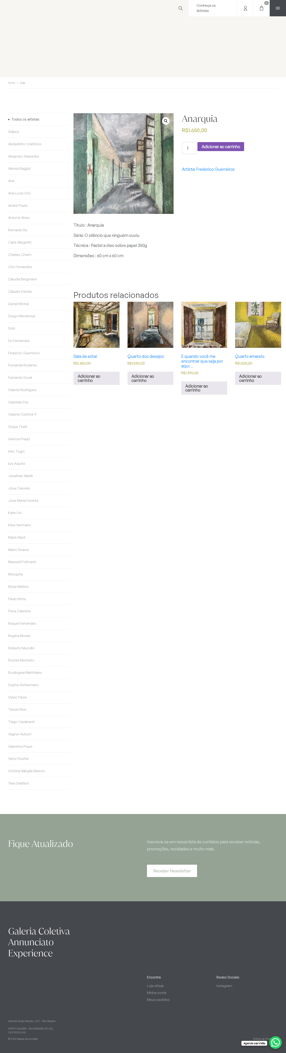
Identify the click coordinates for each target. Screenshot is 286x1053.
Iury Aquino (16, 463)
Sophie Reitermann (23, 685)
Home (11, 82)
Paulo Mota (17, 599)
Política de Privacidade (265, 1038)
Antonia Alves (19, 217)
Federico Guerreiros (24, 353)
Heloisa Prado (19, 439)
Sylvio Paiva (17, 697)
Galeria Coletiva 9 (22, 414)
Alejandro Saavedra (23, 156)
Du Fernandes (19, 340)
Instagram (224, 986)
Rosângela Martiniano (25, 672)
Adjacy (13, 131)
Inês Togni (16, 451)
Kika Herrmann (19, 525)
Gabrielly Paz (18, 402)
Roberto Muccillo (21, 648)
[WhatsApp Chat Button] (275, 1042)
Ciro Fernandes (20, 267)
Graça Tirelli (17, 426)
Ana (11, 180)
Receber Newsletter (172, 870)
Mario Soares (18, 549)
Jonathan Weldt (20, 476)
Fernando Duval (20, 377)
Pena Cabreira (19, 611)
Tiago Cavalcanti (21, 721)
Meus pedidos (158, 999)
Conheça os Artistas (206, 8)
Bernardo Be (17, 230)
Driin (11, 328)
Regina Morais (19, 635)
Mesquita (15, 574)
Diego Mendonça (21, 316)
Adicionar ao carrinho (221, 146)
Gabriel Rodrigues (22, 390)
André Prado (18, 205)
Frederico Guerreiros (215, 169)
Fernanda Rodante (22, 365)
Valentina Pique (20, 746)
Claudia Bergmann (22, 279)
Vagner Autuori (19, 734)
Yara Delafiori (18, 783)
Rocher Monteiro (21, 660)
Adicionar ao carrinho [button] (89, 378)
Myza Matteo (18, 586)
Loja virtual (155, 986)
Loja (22, 82)
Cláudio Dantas (20, 291)
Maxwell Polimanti (22, 562)
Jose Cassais (19, 488)
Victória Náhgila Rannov (26, 771)
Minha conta (156, 992)
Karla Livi (15, 512)
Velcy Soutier (18, 758)
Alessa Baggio (19, 168)
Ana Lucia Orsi (19, 193)
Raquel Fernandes (22, 623)
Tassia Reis (17, 709)
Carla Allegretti (19, 242)
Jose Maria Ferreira (23, 500)
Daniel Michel (18, 304)
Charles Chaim (20, 254)
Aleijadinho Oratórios (24, 144)
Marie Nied (16, 537)
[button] (166, 121)
